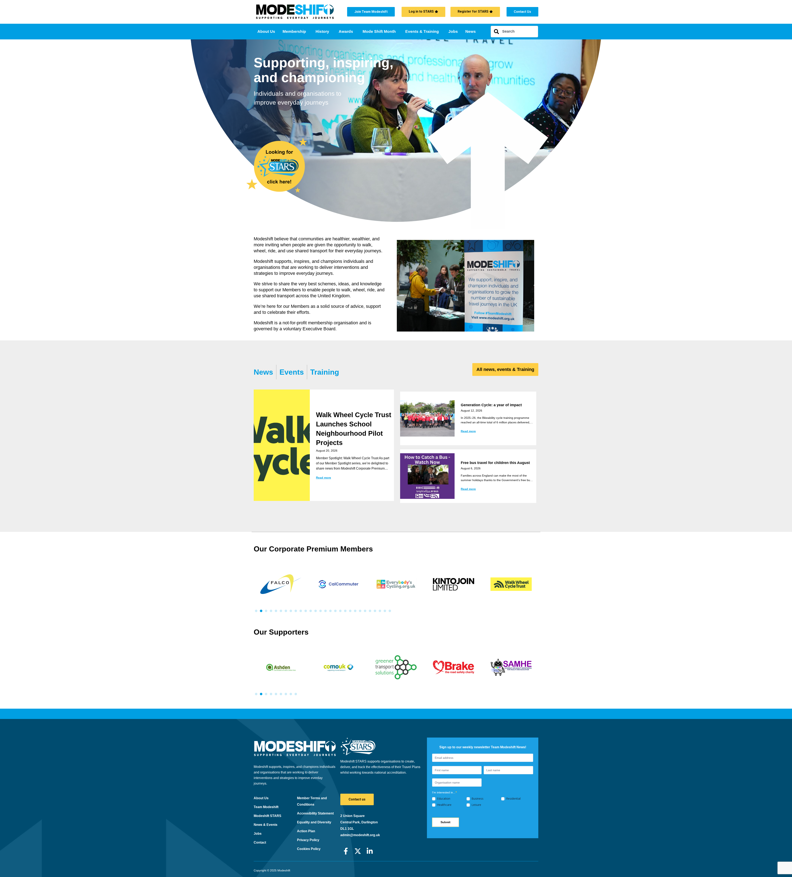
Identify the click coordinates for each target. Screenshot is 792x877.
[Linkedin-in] (369, 851)
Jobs (453, 31)
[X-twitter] (357, 851)
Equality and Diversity (314, 822)
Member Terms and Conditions (312, 801)
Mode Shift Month (379, 31)
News (470, 31)
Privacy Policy (308, 840)
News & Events (265, 824)
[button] (256, 611)
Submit (445, 822)
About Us (266, 31)
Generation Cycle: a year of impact (491, 405)
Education (443, 798)
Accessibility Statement (315, 813)
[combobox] (514, 31)
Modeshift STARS (267, 816)
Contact (260, 842)
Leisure (476, 805)
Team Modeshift (266, 807)
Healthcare (443, 805)
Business (477, 798)
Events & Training (422, 31)
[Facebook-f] (345, 851)
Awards (346, 31)
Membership (294, 31)
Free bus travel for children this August (495, 463)
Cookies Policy (309, 849)
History (322, 31)
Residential (513, 798)
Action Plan (306, 831)
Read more (323, 477)
